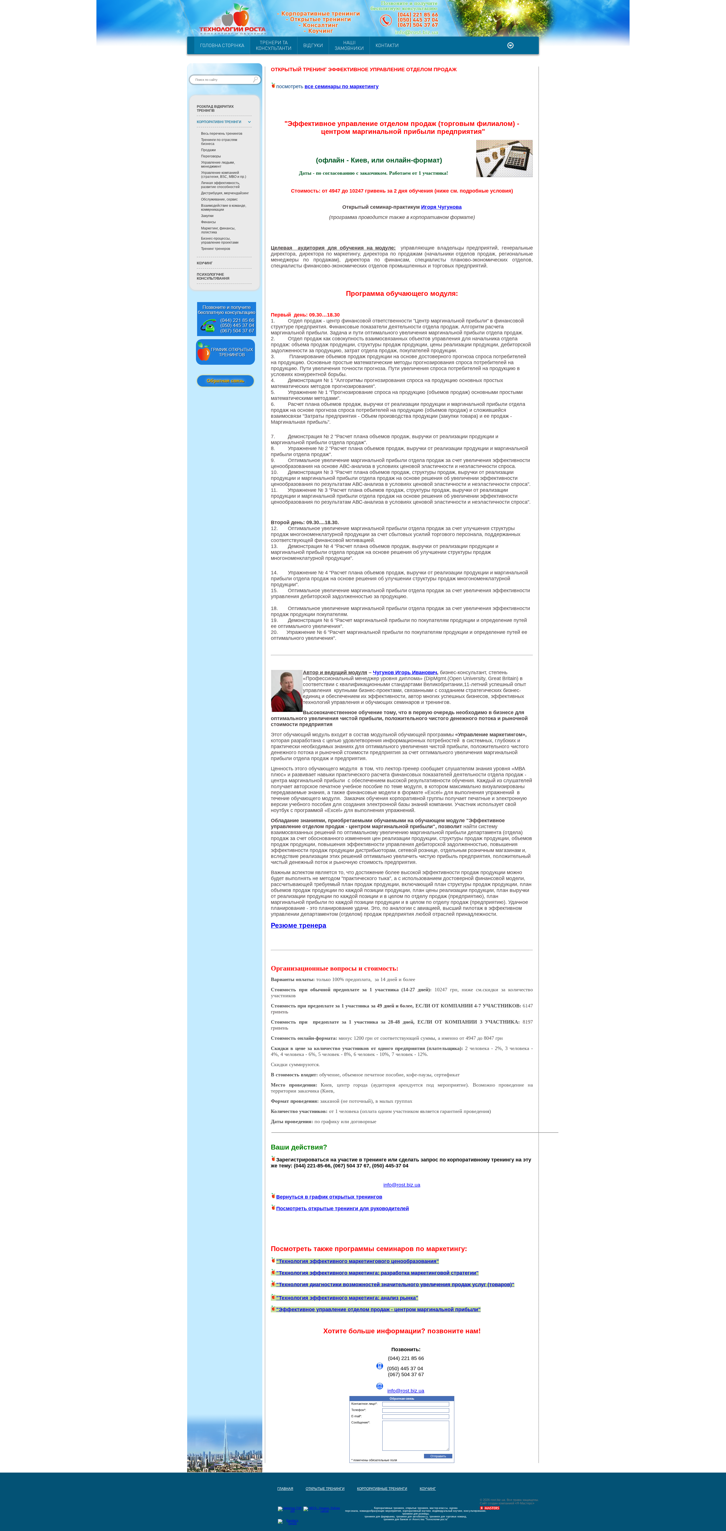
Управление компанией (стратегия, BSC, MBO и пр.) (223, 175)
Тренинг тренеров (215, 249)
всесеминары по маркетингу (342, 86)
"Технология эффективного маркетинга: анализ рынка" (347, 1298)
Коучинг (205, 263)
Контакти (387, 45)
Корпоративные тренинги (376, 1465)
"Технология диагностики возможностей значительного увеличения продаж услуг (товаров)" (395, 1284)
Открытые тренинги (318, 1465)
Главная (279, 1465)
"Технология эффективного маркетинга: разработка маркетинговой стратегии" (377, 1273)
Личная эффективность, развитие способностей (220, 185)
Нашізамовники (349, 45)
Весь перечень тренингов (221, 134)
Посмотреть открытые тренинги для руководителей (342, 1208)
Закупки (207, 216)
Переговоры (211, 156)
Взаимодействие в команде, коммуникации (223, 208)
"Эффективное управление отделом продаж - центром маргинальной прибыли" (378, 1309)
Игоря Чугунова (441, 207)
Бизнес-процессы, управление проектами (220, 240)
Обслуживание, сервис (219, 199)
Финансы (208, 222)
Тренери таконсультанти (274, 45)
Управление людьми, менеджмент (218, 164)
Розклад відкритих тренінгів (215, 109)
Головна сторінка (222, 45)
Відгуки (313, 45)
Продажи (208, 150)
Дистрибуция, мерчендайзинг (225, 193)
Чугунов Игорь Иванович (405, 672)
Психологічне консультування (213, 277)
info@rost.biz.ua (405, 1391)
